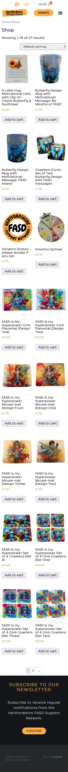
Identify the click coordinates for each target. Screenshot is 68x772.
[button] (60, 12)
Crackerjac (57, 757)
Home (6, 22)
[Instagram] (26, 4)
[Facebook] (17, 4)
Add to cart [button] (14, 120)
